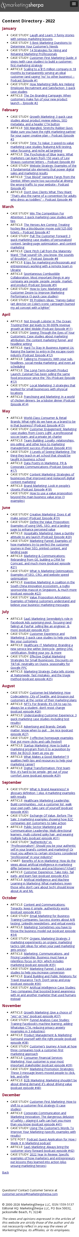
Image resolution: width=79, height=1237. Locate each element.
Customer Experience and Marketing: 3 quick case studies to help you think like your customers (43, 637)
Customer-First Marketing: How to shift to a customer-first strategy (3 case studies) (43, 1105)
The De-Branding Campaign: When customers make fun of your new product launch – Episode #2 (41, 99)
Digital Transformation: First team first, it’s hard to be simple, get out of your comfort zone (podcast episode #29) (40, 771)
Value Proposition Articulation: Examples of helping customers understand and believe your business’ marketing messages (43, 601)
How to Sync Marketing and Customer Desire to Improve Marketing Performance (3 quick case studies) (39, 292)
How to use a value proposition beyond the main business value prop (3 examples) (41, 497)
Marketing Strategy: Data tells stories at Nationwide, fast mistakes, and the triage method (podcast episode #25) (42, 675)
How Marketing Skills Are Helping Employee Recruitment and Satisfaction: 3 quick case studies (43, 88)
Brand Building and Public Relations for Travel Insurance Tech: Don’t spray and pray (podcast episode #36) (44, 980)
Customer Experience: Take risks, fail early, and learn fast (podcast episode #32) (42, 874)
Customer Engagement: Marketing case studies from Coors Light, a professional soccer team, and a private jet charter (43, 433)
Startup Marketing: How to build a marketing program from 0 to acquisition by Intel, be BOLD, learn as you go (40, 749)
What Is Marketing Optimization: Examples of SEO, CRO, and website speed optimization (42, 574)
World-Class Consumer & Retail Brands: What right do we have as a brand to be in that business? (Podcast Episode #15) (43, 421)
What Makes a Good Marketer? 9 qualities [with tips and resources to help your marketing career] (41, 760)
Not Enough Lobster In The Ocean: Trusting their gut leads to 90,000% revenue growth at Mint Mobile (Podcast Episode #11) (41, 325)
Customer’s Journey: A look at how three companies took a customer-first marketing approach (44, 1050)
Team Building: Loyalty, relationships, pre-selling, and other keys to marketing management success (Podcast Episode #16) (43, 444)
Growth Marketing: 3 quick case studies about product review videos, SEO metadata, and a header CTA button (41, 120)
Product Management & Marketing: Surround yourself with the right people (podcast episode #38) (43, 1039)
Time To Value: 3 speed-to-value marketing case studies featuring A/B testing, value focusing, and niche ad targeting (42, 146)
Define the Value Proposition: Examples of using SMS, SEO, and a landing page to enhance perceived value (40, 525)
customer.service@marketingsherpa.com (30, 1194)
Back (5, 1172)
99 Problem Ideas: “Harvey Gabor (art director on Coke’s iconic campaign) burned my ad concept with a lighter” (43, 304)
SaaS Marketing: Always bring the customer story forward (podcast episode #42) (42, 1149)
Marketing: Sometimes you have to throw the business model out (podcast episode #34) (43, 931)
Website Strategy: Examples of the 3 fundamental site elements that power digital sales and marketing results (43, 169)
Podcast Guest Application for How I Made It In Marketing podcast (43, 1141)
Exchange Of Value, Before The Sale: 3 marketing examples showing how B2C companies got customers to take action (42, 819)
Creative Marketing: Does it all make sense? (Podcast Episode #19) (41, 516)
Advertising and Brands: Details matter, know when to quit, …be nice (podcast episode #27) (42, 730)
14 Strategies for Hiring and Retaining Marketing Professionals (39, 52)
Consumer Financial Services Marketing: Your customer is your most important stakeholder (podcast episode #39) (41, 1061)
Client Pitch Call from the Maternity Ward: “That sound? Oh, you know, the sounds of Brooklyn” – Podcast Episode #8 (42, 255)
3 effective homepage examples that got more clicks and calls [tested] (42, 740)
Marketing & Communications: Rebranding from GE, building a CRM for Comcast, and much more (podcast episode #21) (40, 561)
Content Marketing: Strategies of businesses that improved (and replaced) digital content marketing (43, 478)
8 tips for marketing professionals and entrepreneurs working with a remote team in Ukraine (43, 266)
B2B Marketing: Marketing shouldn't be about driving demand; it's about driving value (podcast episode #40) (44, 1084)
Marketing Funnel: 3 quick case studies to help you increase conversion (41, 970)
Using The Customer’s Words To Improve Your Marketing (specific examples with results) (43, 1132)
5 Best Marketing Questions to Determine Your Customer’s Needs (41, 44)
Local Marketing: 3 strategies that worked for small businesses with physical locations (43, 389)
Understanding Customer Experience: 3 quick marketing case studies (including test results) (44, 719)
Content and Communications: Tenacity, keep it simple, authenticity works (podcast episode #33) (40, 908)
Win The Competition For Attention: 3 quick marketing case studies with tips (42, 217)
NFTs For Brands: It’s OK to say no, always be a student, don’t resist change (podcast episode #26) (41, 707)
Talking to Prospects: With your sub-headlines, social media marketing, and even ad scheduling (43, 362)
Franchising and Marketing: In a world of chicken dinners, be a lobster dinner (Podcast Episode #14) (43, 400)
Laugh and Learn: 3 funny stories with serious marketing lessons (42, 37)
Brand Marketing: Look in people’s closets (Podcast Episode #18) (40, 487)
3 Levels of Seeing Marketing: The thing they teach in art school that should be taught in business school (43, 455)
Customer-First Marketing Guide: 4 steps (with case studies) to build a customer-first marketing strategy (43, 61)
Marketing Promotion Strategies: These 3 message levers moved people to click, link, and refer (43, 1072)
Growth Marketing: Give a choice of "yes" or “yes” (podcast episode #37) (41, 1014)
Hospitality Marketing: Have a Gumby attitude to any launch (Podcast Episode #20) (42, 535)
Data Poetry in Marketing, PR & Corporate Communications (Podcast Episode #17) (42, 467)
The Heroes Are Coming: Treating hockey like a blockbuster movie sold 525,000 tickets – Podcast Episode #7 (41, 228)
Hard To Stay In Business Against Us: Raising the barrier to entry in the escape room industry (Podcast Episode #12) (42, 351)
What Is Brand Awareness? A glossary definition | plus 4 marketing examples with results (43, 793)
